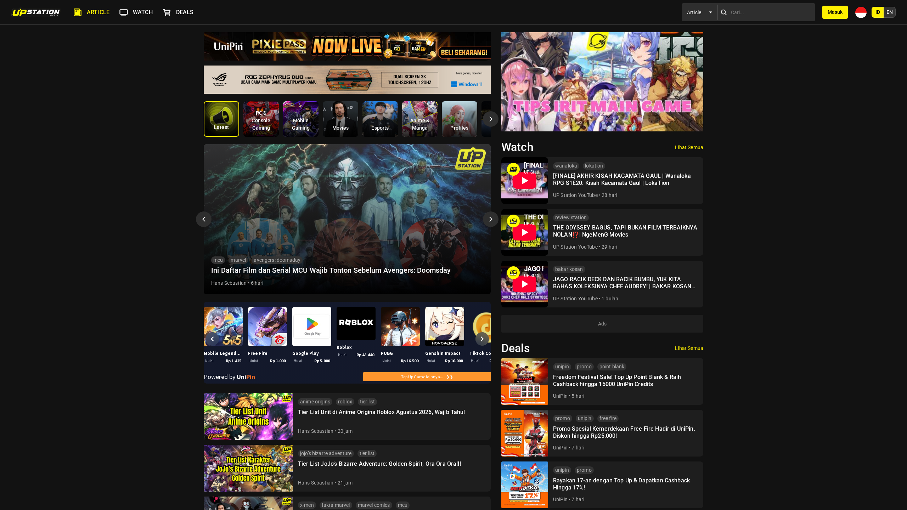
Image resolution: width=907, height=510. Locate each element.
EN (889, 12)
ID (877, 12)
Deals (185, 12)
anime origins (315, 401)
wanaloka (566, 166)
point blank (612, 366)
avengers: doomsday (277, 260)
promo (584, 366)
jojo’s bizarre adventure (326, 453)
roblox (345, 401)
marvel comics (374, 505)
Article (98, 12)
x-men (307, 505)
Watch (143, 12)
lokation (594, 166)
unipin (562, 366)
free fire (607, 418)
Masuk (835, 12)
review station (571, 217)
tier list (367, 401)
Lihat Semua (689, 147)
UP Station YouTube (575, 195)
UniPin (560, 396)
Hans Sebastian (229, 283)
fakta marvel (336, 505)
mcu (218, 260)
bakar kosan (569, 269)
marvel (238, 260)
